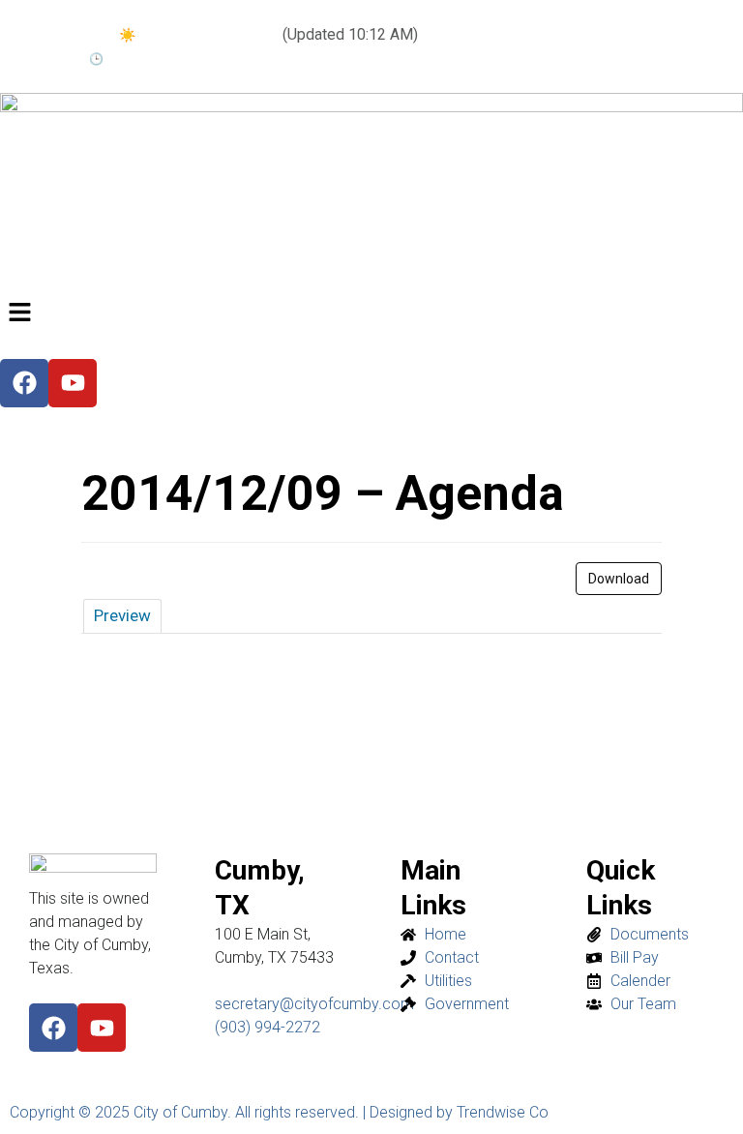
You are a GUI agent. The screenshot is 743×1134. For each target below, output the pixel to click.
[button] (371, 313)
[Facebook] (53, 1027)
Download (618, 578)
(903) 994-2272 (267, 1027)
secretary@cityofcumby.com (314, 1004)
